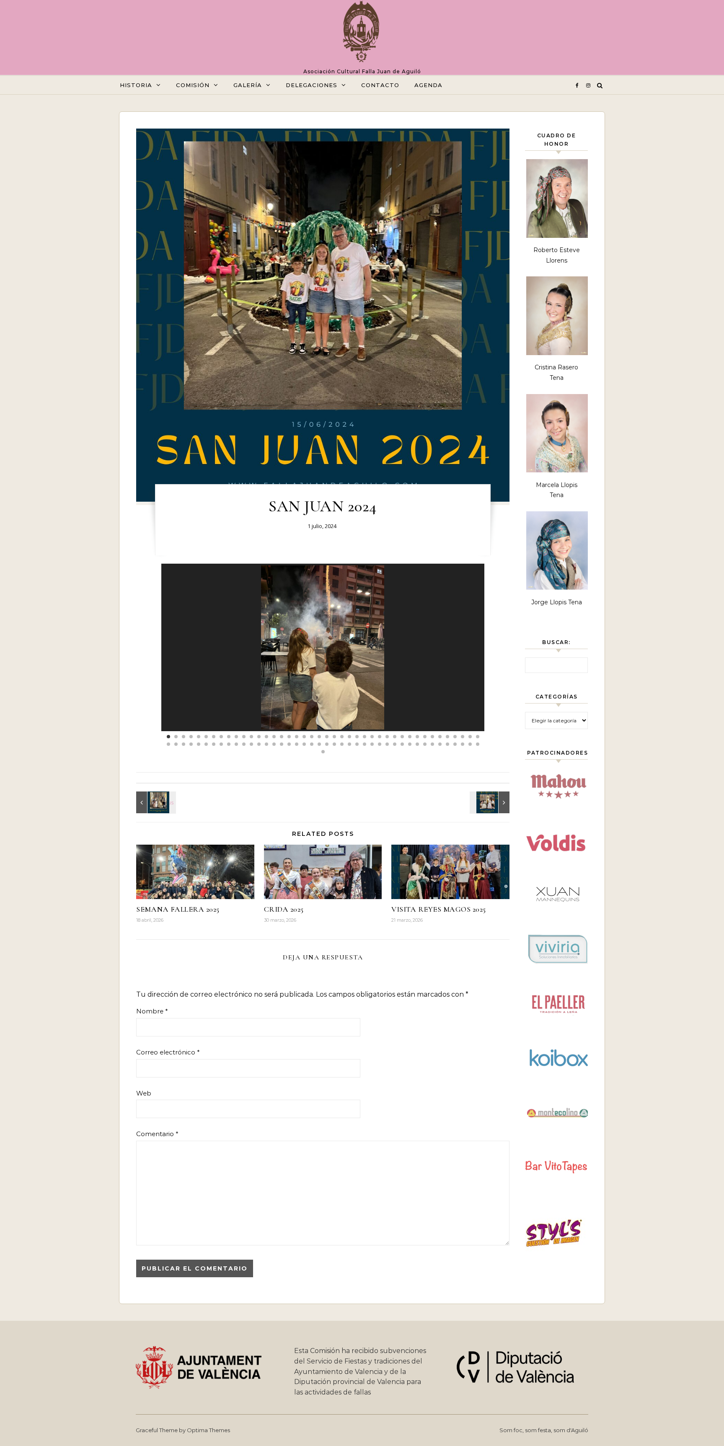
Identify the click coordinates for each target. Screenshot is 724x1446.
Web (143, 1093)
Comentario (157, 1134)
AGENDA (428, 85)
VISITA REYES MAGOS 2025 (438, 909)
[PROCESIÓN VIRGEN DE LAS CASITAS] (155, 802)
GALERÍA (247, 85)
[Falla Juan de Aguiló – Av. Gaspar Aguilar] (362, 33)
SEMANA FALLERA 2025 (178, 909)
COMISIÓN (192, 85)
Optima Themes (208, 1430)
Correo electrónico (168, 1052)
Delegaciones (311, 85)
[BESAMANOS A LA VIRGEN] (490, 802)
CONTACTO (380, 85)
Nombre (152, 1011)
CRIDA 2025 (284, 909)
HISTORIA (136, 85)
